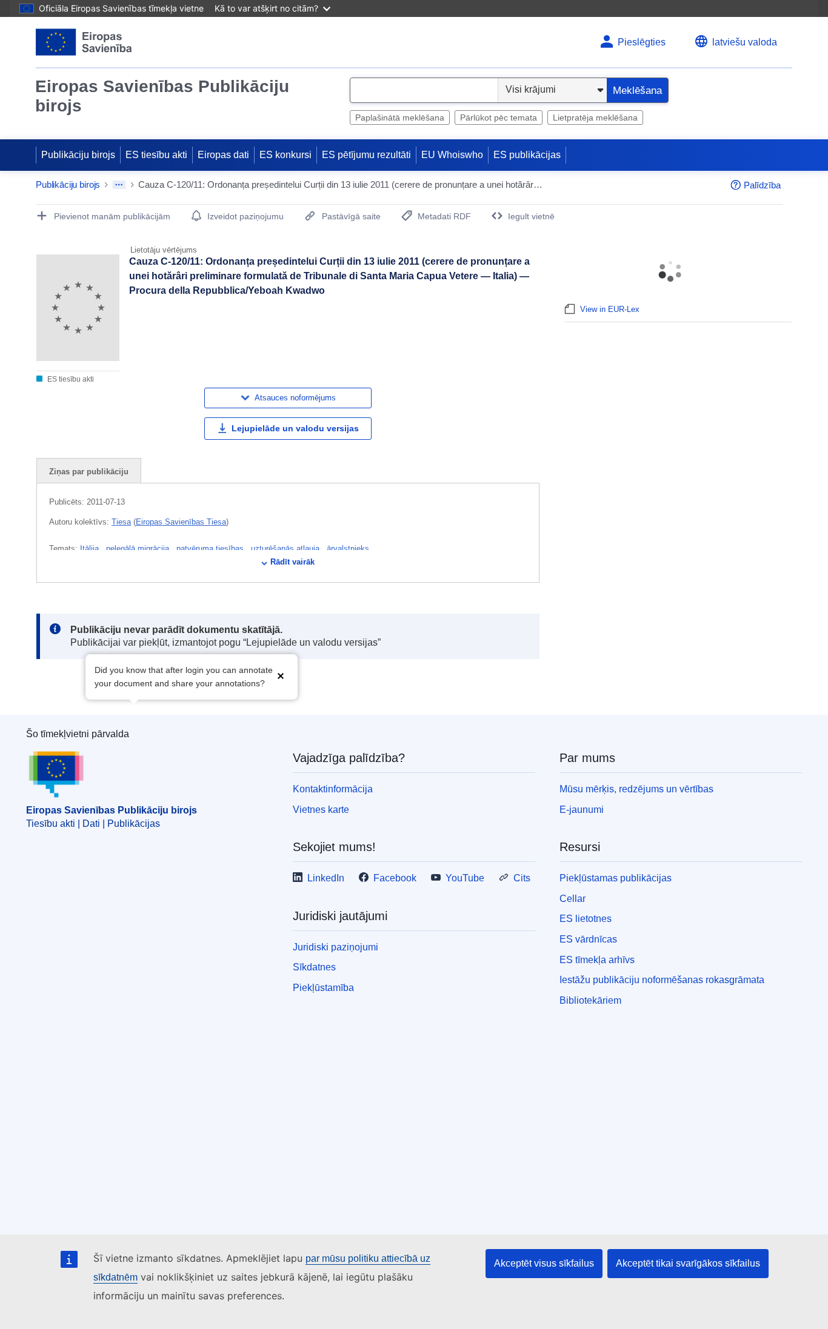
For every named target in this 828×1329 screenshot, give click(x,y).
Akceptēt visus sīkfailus (544, 1263)
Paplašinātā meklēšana (399, 117)
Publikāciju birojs (78, 155)
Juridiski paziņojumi (335, 947)
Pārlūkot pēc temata (498, 117)
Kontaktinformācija (333, 789)
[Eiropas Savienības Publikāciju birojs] (84, 42)
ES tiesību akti (156, 155)
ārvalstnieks (348, 548)
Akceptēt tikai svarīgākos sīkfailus (688, 1263)
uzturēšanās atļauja (286, 548)
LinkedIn (325, 878)
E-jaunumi (581, 809)
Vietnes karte (321, 809)
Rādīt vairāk (292, 561)
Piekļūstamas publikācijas (615, 878)
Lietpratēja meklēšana (595, 117)
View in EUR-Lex (609, 309)
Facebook (394, 878)
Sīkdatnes (314, 967)
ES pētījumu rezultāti (366, 155)
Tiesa (121, 521)
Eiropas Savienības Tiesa (181, 521)
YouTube (465, 878)
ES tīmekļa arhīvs (597, 960)
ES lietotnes (585, 918)
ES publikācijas (527, 155)
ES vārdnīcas (588, 939)
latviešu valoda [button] (744, 42)
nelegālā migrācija (139, 548)
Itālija (90, 548)
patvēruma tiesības (211, 548)
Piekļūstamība (323, 988)
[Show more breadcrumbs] (119, 184)
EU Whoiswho (452, 155)
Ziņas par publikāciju (89, 471)
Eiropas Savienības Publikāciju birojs (162, 96)
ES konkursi (285, 155)
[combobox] (424, 90)
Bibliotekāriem (590, 1000)
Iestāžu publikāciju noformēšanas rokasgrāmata (661, 980)
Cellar (572, 898)
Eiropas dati (223, 155)
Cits (521, 878)
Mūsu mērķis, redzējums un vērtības (636, 789)
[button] (281, 675)
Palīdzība (762, 185)
